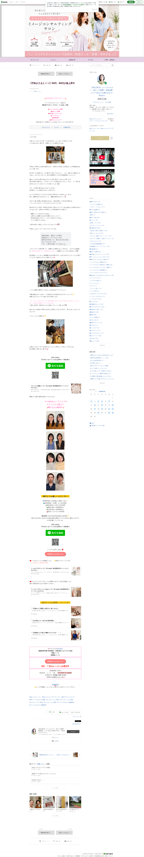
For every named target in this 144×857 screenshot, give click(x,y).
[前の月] (95, 392)
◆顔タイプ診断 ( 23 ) (95, 251)
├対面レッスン (37, 91)
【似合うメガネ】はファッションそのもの (65, 73)
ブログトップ (35, 65)
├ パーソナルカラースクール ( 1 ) (98, 272)
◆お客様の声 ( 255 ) (95, 228)
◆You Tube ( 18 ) (95, 217)
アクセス (60, 648)
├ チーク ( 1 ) (93, 285)
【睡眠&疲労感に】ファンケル (47, 73)
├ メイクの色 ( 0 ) (94, 291)
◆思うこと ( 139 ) (94, 341)
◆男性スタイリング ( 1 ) (96, 322)
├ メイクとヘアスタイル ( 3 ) (97, 296)
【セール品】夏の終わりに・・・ (98, 360)
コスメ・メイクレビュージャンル (98, 120)
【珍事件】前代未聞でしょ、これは (99, 357)
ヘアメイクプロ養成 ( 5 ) (96, 204)
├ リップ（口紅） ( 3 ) (95, 288)
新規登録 (131, 2)
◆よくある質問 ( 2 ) (95, 209)
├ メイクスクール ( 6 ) (95, 299)
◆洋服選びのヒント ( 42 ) (96, 304)
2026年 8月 (102, 391)
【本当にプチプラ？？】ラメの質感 (99, 365)
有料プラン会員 (102, 99)
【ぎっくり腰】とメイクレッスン (98, 368)
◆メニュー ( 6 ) (94, 220)
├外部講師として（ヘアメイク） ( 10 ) (100, 246)
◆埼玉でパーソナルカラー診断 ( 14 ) (99, 259)
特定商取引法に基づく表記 (101, 856)
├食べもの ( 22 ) (94, 338)
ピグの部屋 (108, 102)
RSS (93, 423)
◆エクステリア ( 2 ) (95, 330)
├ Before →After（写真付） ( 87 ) (98, 230)
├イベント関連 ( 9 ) (95, 317)
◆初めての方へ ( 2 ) (95, 201)
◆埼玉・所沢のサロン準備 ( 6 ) (98, 212)
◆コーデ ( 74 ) (93, 301)
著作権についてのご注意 (98, 425)
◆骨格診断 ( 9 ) (94, 249)
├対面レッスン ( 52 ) (95, 222)
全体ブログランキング (95, 119)
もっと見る (55, 787)
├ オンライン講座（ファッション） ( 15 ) (100, 236)
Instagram (56, 741)
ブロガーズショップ (98, 102)
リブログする (76, 712)
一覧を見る (102, 345)
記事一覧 (48, 65)
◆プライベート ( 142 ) (96, 335)
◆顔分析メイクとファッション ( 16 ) (99, 254)
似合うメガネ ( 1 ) (94, 320)
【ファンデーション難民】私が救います (100, 373)
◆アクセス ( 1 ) (94, 325)
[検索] (112, 65)
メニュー (56, 127)
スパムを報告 (62, 856)
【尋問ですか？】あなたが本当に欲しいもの (101, 355)
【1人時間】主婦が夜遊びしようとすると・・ (101, 376)
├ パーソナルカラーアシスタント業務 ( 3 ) (101, 267)
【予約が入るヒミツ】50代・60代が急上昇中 (52, 83)
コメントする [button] (65, 712)
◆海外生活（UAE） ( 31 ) (96, 309)
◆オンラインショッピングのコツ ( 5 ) (100, 257)
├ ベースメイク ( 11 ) (95, 278)
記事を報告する (77, 724)
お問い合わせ (71, 856)
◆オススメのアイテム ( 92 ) (97, 307)
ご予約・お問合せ (109, 60)
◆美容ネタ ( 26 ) (94, 312)
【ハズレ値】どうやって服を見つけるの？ (101, 371)
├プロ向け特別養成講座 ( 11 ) (97, 243)
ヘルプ (111, 856)
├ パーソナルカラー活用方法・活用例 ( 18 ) (101, 264)
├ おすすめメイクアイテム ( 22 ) (98, 293)
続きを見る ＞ (110, 113)
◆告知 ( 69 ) (93, 314)
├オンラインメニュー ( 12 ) (97, 225)
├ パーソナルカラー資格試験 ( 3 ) (98, 270)
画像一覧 (59, 65)
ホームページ (46, 127)
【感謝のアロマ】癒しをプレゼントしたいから (102, 379)
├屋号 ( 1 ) (92, 215)
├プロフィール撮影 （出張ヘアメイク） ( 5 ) (102, 238)
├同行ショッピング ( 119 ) (96, 233)
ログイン (139, 2)
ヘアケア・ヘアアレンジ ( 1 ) (97, 207)
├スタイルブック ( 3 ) (95, 241)
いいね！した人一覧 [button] (76, 716)
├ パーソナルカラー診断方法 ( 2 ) (98, 262)
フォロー (73, 731)
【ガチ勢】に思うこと (95, 363)
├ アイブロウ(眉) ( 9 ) (95, 280)
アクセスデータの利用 (88, 856)
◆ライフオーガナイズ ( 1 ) (97, 333)
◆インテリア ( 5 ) (94, 328)
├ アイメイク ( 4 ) (94, 283)
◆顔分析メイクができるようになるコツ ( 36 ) (102, 275)
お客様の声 (67, 127)
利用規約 (78, 856)
